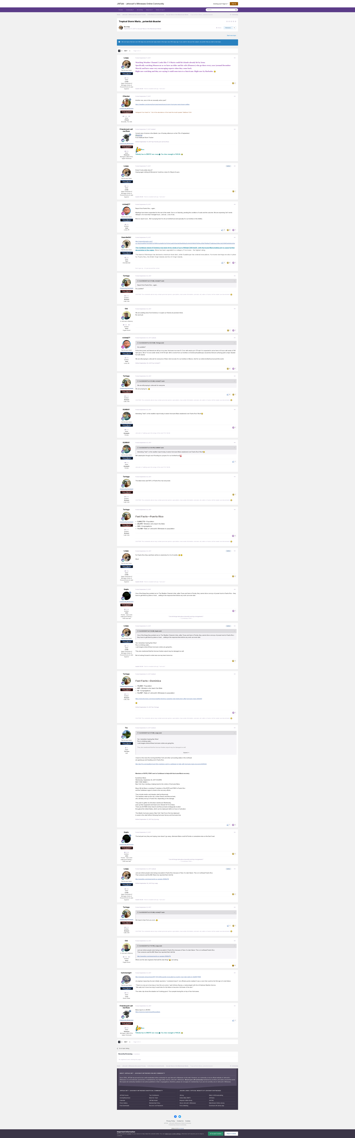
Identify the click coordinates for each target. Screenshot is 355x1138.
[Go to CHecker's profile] (126, 103)
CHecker (126, 96)
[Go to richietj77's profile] (126, 211)
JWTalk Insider (153, 1100)
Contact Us (180, 1121)
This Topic (228, 9)
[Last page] (130, 51)
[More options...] (235, 58)
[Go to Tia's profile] (126, 734)
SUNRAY (126, 409)
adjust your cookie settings (173, 1133)
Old (126, 309)
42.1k (127, 296)
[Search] (236, 9)
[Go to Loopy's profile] (121, 28)
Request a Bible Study (186, 1100)
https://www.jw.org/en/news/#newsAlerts (147, 1012)
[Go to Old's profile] (126, 315)
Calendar (122, 1100)
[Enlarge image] (138, 135)
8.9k (127, 993)
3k (127, 747)
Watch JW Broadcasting (216, 1095)
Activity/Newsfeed (125, 1098)
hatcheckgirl (126, 973)
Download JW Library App (216, 1105)
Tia (126, 728)
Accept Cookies (216, 1133)
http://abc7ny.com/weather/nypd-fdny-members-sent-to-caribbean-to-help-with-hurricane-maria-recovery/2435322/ (171, 764)
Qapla (126, 589)
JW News (211, 1098)
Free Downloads (124, 1105)
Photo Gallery (123, 1103)
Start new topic (231, 35)
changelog (181, 1128)
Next (125, 50)
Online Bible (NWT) (185, 1098)
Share (219, 27)
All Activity (140, 10)
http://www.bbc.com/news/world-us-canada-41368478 (152, 879)
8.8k (127, 151)
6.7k (127, 429)
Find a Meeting (184, 1105)
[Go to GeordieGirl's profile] (126, 244)
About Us (149, 10)
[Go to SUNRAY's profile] (126, 416)
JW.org (182, 1095)
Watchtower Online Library (216, 1103)
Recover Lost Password (156, 1105)
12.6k (125, 116)
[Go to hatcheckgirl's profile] (126, 979)
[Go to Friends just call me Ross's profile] (126, 138)
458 (127, 224)
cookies (129, 1133)
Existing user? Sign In (220, 4)
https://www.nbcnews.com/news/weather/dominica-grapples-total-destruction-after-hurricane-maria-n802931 (168, 699)
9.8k (125, 325)
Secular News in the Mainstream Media (149, 28)
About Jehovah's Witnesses (188, 1103)
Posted (143, 58)
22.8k (127, 609)
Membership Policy (154, 1103)
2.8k (127, 78)
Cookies (187, 1121)
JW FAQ (211, 1100)
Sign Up (234, 3)
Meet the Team (153, 1098)
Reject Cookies (231, 1133)
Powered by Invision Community (177, 1125)
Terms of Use (160, 10)
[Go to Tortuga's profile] (126, 282)
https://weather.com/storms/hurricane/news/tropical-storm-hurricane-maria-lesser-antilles (162, 104)
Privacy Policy (170, 1121)
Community (129, 10)
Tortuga (126, 276)
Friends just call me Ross (126, 130)
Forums (121, 10)
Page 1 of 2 (137, 50)
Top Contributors (154, 1095)
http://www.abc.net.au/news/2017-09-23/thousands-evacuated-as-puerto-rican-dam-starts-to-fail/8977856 (168, 977)
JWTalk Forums (124, 1095)
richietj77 (126, 204)
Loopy (128, 26)
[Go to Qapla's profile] (126, 596)
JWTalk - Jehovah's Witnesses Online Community (140, 3)
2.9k (127, 257)
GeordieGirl (126, 237)
